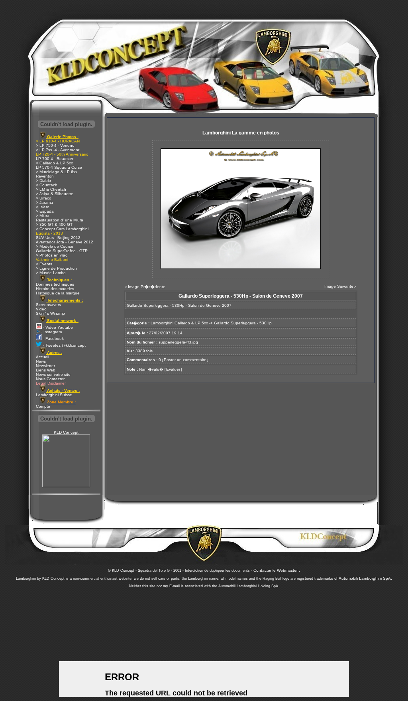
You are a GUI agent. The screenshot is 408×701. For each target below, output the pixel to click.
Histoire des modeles (55, 288)
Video (41, 309)
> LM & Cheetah (51, 189)
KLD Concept (66, 432)
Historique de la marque (58, 293)
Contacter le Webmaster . (276, 570)
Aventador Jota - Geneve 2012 (64, 242)
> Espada (45, 211)
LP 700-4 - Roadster (54, 158)
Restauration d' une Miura (59, 220)
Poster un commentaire (185, 359)
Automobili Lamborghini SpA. (365, 578)
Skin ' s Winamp (50, 313)
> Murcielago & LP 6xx (56, 172)
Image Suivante (338, 286)
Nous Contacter (50, 379)
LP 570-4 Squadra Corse (59, 167)
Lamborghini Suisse (54, 395)
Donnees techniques (55, 284)
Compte (43, 406)
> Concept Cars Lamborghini (62, 229)
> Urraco (43, 198)
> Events (44, 264)
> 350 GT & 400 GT (54, 224)
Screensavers (48, 304)
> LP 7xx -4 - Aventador (57, 150)
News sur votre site (53, 374)
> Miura (42, 215)
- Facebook (53, 338)
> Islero (42, 207)
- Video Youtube (57, 327)
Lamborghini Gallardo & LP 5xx (179, 323)
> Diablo (43, 180)
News (41, 361)
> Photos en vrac (51, 255)
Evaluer (173, 369)
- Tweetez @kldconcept (64, 345)
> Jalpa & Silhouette (54, 194)
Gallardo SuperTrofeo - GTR (62, 251)
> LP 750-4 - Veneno (55, 145)
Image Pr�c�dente (146, 286)
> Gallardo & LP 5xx (54, 163)
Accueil (42, 357)
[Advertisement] (204, 642)
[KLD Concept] (66, 486)
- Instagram (51, 332)
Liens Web (45, 370)
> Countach (46, 185)
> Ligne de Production (56, 268)
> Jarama (44, 202)
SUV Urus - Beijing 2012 (58, 237)
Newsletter (45, 365)
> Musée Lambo (51, 273)
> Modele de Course (54, 246)
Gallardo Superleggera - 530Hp (243, 323)
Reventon (45, 176)
